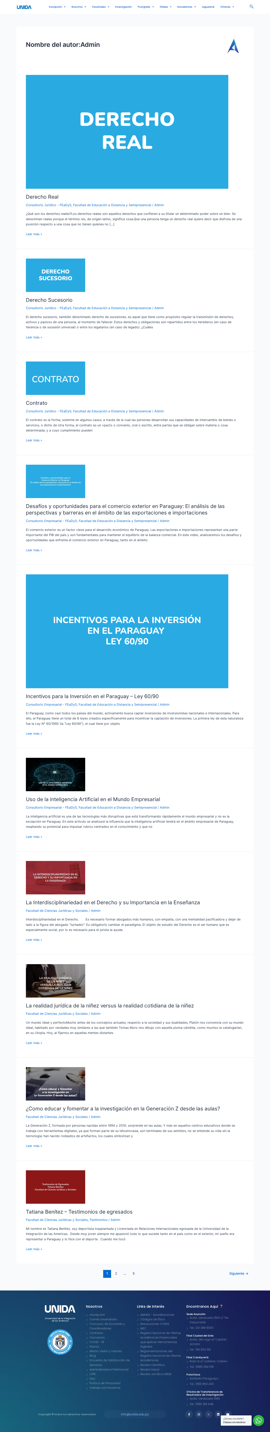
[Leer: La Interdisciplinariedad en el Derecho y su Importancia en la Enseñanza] (55, 877)
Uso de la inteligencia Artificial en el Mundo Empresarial (93, 799)
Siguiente (238, 1273)
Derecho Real (42, 197)
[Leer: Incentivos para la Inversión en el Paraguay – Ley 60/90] (127, 631)
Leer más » (34, 233)
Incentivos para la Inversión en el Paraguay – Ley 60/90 (92, 696)
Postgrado (144, 6)
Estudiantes (184, 6)
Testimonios (99, 1220)
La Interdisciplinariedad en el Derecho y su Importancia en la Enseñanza (113, 902)
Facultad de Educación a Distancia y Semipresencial (112, 205)
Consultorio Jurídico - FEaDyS (48, 205)
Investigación (123, 6)
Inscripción (55, 6)
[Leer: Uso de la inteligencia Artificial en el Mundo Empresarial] (55, 774)
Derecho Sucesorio (49, 300)
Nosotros (77, 6)
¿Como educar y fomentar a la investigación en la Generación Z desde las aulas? (123, 1108)
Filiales (164, 6)
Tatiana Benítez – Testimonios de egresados (79, 1212)
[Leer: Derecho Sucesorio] (55, 275)
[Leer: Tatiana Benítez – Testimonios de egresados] (55, 1186)
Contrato (36, 403)
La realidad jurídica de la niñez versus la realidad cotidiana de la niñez (110, 1005)
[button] (252, 7)
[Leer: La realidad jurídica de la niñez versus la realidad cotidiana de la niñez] (55, 980)
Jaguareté (208, 6)
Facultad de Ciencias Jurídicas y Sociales (57, 911)
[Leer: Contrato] (55, 378)
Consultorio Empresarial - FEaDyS (51, 521)
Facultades (99, 6)
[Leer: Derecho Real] (127, 131)
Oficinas (225, 6)
